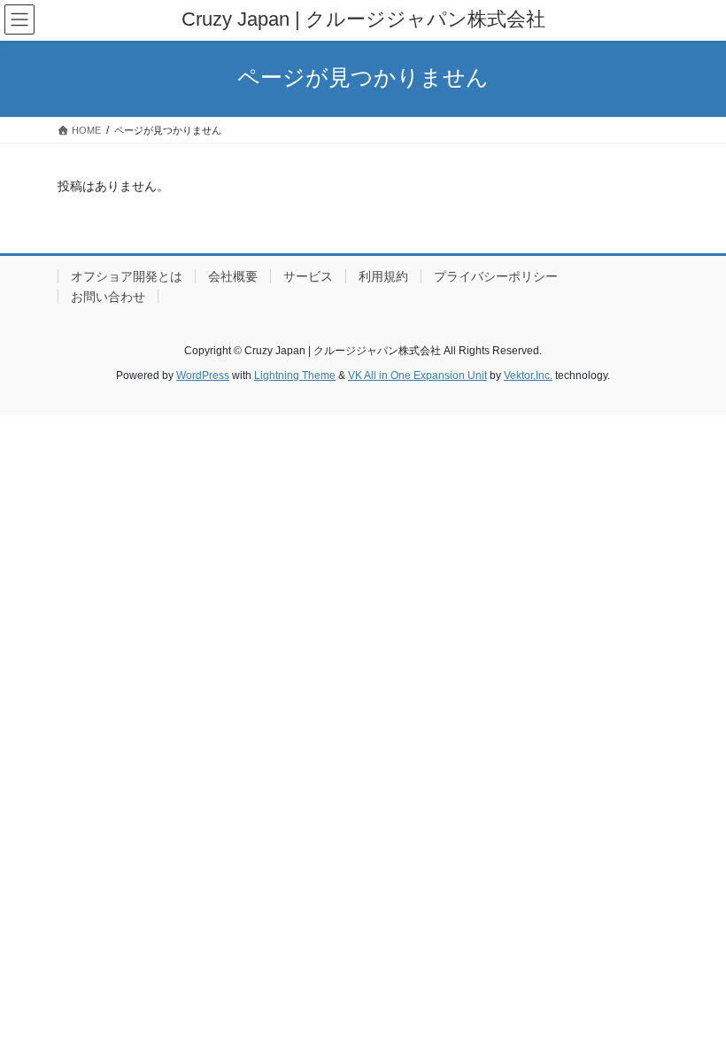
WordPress (202, 375)
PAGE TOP (692, 998)
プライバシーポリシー (496, 276)
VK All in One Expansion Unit (417, 375)
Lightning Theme (295, 375)
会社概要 (233, 276)
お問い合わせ (108, 297)
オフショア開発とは (126, 276)
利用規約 (383, 276)
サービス (308, 276)
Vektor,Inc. (528, 375)
